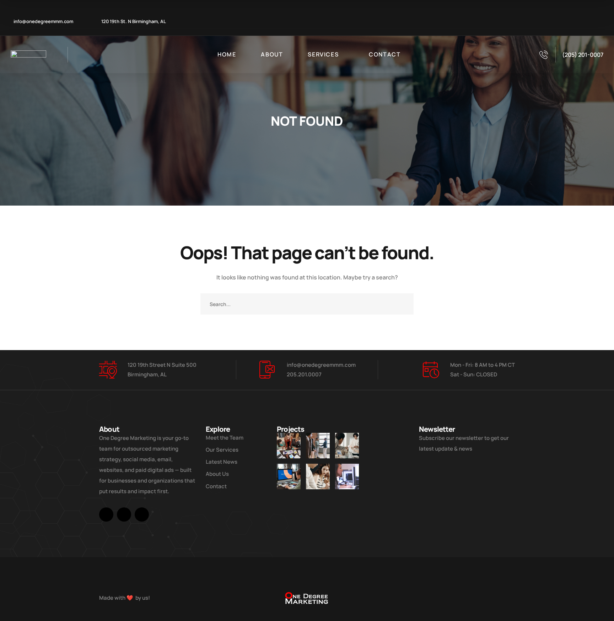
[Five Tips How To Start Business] (318, 445)
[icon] (106, 514)
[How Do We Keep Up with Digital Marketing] (289, 476)
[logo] (28, 55)
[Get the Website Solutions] (347, 476)
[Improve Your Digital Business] (289, 445)
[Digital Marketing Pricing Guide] (347, 445)
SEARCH (403, 304)
